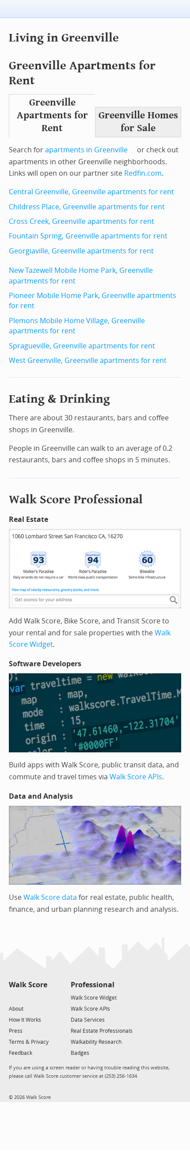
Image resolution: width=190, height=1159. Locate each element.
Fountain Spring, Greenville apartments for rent (88, 236)
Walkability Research (96, 1042)
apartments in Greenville (86, 150)
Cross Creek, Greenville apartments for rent (81, 221)
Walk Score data (50, 897)
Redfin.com (143, 173)
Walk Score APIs (136, 777)
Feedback (20, 1053)
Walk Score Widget (94, 998)
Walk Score (28, 985)
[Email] (41, 997)
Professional (92, 985)
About (16, 1009)
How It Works (25, 1020)
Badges (80, 1053)
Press (16, 1031)
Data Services (88, 1020)
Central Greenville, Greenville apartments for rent (91, 192)
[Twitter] (14, 997)
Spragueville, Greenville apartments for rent (82, 346)
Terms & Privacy (29, 1042)
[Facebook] (28, 997)
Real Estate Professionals (102, 1031)
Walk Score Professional (76, 499)
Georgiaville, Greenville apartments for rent (81, 251)
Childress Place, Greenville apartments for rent (87, 207)
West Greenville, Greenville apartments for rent (88, 360)
